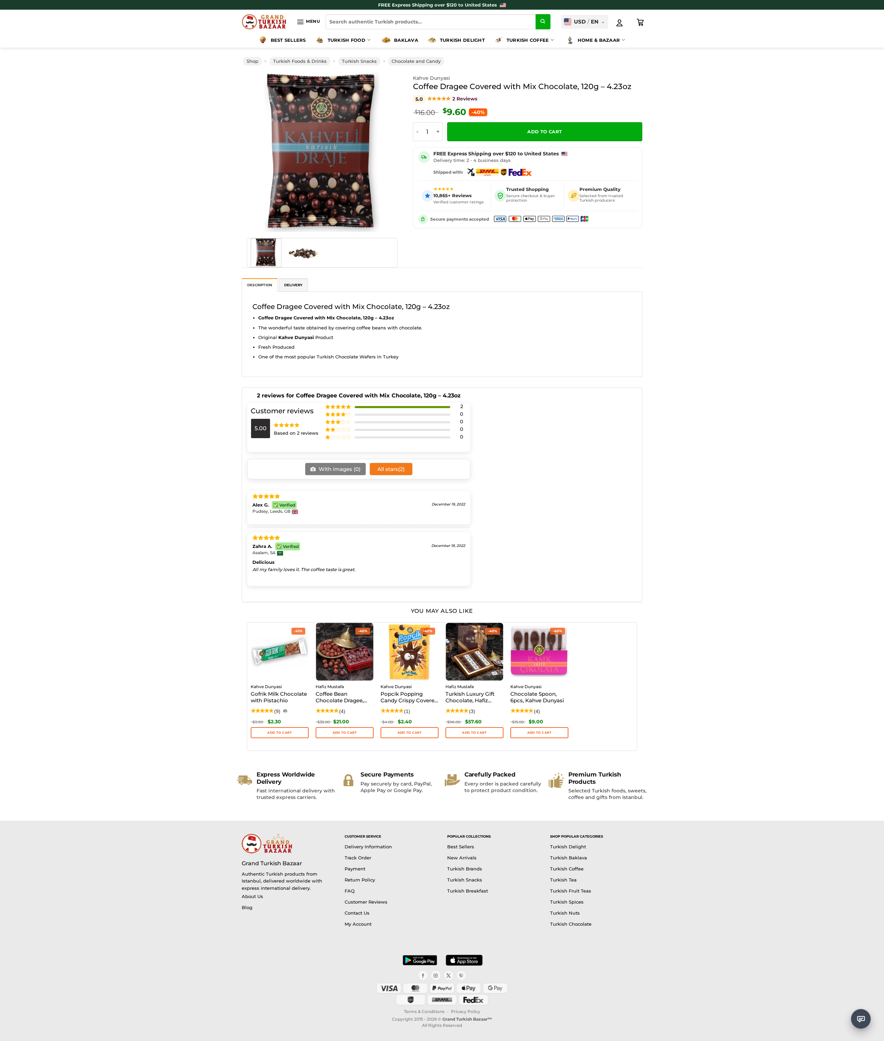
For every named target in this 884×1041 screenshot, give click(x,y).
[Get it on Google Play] (420, 960)
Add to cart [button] (279, 732)
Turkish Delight (462, 40)
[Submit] (543, 21)
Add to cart (544, 131)
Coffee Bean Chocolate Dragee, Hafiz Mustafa (340, 698)
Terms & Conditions (424, 1011)
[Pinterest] (461, 975)
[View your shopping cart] (640, 22)
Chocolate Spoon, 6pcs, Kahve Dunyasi (537, 697)
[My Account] (619, 23)
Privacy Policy (465, 1011)
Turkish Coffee (528, 40)
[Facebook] (423, 975)
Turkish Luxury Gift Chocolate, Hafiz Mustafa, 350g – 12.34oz (469, 698)
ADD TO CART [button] (345, 732)
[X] (448, 975)
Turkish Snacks (359, 61)
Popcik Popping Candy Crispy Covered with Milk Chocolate (409, 698)
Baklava (406, 40)
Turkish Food (346, 40)
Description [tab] (259, 285)
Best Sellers (288, 40)
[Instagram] (436, 975)
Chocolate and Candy (416, 61)
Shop (252, 61)
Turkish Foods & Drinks (300, 61)
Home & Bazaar (599, 40)
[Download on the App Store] (464, 960)
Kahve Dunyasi (431, 78)
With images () (339, 469)
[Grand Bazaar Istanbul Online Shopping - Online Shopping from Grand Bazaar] (264, 22)
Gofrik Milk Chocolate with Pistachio (279, 697)
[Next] (387, 152)
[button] (308, 22)
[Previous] (257, 152)
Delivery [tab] (293, 285)
